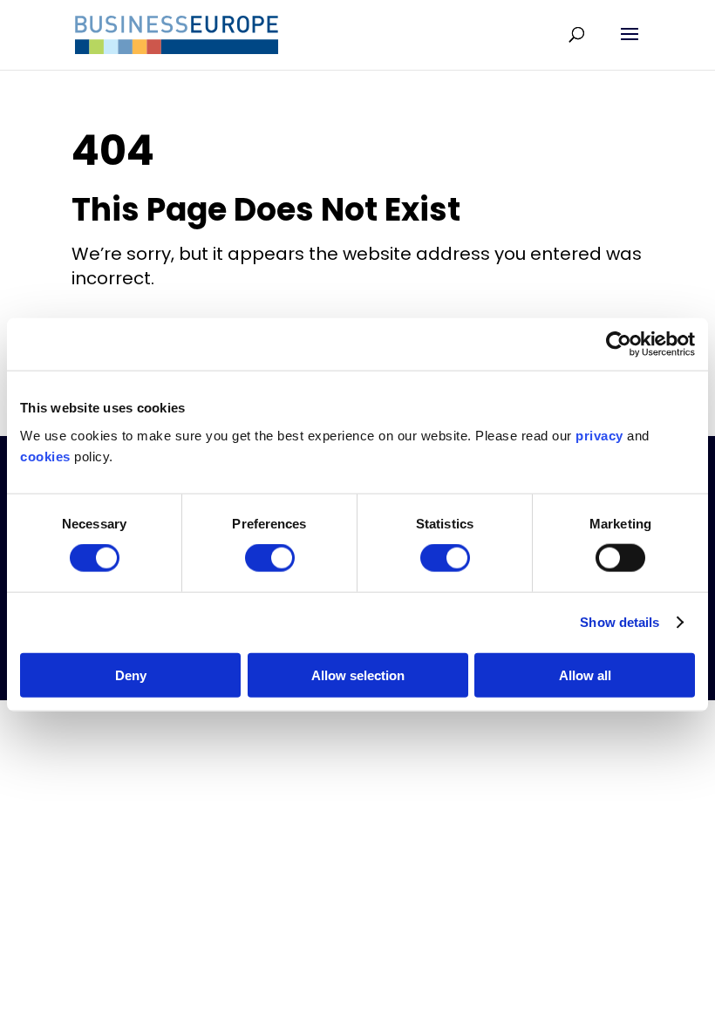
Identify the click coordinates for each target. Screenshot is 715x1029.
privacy (599, 434)
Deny (130, 674)
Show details (619, 622)
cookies (45, 455)
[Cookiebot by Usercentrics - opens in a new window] (618, 344)
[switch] (270, 558)
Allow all (585, 674)
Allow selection (358, 674)
